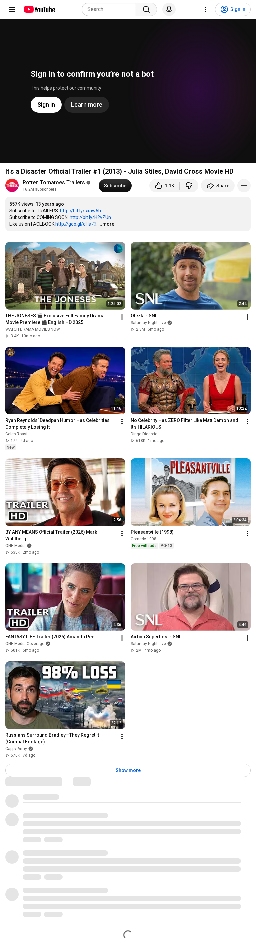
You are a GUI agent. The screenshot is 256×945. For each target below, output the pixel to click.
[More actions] (244, 185)
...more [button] (106, 224)
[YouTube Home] (39, 9)
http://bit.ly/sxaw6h (80, 210)
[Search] (146, 9)
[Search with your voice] (169, 9)
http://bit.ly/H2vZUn (90, 217)
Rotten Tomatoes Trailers (54, 182)
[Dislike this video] (189, 185)
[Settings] (206, 9)
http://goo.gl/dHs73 (75, 224)
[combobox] (110, 9)
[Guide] (12, 9)
